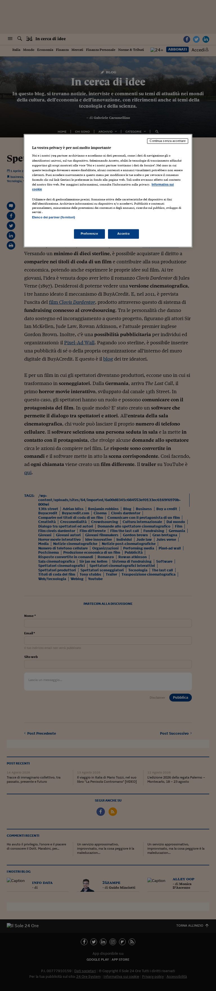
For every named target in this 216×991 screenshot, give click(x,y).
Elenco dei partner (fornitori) (53, 217)
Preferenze (89, 234)
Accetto (123, 234)
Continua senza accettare (168, 140)
